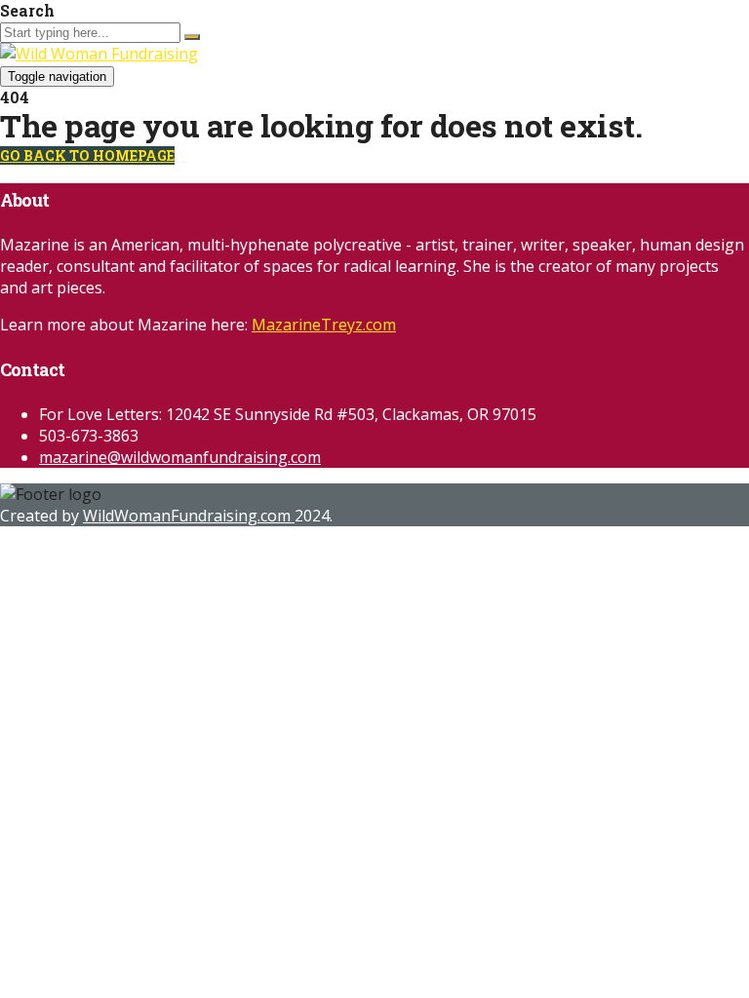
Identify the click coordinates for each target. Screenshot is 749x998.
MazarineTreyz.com (324, 324)
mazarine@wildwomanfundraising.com (180, 457)
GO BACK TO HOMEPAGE (87, 155)
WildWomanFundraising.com (189, 515)
